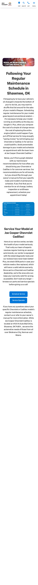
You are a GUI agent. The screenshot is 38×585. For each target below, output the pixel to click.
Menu (34, 6)
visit (19, 6)
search (24, 6)
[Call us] (28, 3)
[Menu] (34, 3)
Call (28, 6)
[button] (19, 4)
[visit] (19, 3)
